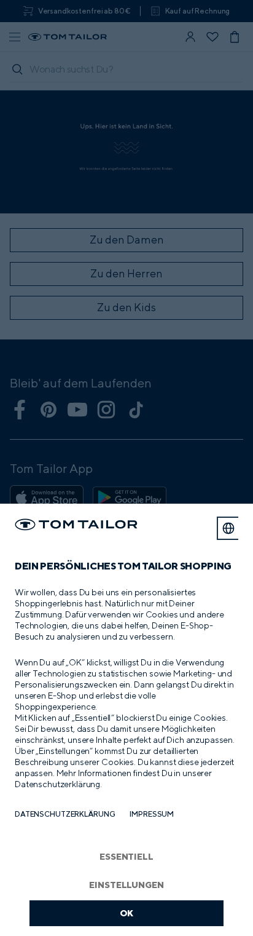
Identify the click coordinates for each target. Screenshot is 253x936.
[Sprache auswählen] (228, 528)
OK (127, 913)
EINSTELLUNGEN (126, 884)
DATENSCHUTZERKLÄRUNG (65, 814)
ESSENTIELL (126, 856)
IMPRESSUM (152, 814)
